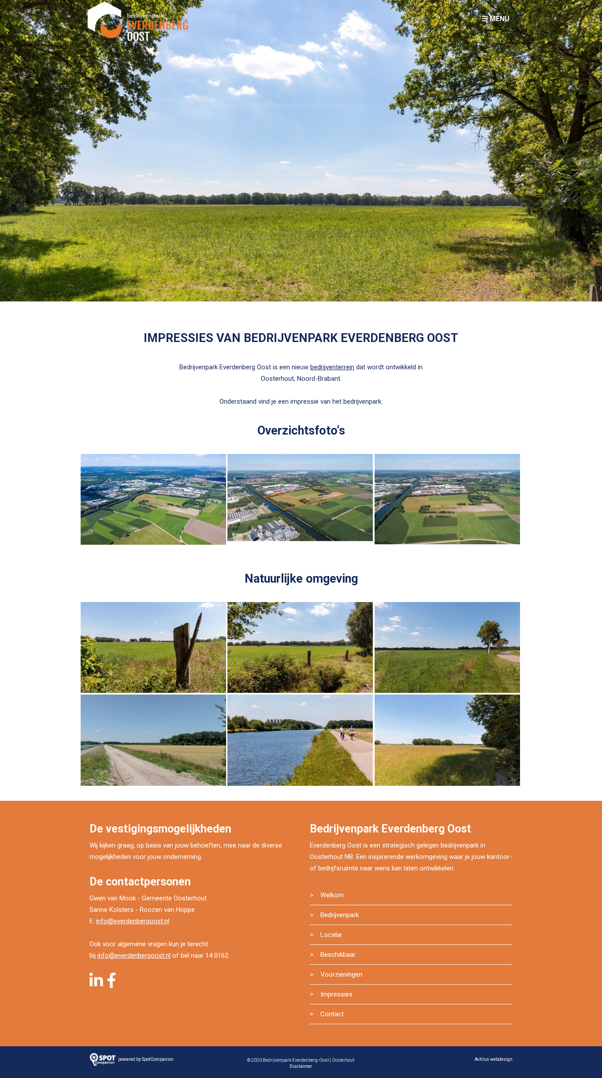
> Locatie (326, 935)
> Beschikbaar (333, 955)
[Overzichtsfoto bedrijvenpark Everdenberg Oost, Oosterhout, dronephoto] (153, 501)
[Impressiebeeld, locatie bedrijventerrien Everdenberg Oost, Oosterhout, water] (300, 742)
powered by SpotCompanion (146, 1059)
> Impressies (331, 994)
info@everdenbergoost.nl (132, 921)
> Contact (327, 1014)
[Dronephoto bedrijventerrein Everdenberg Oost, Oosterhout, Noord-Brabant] (447, 501)
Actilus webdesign (494, 1059)
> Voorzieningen (336, 974)
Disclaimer (301, 1066)
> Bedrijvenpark (334, 915)
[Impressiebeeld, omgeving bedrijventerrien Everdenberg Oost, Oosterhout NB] (153, 649)
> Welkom (327, 895)
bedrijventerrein (332, 367)
